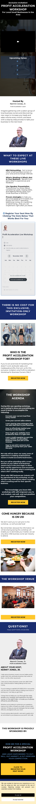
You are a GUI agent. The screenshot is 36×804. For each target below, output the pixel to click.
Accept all (18, 795)
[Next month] (26, 256)
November (16, 256)
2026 (21, 256)
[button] (18, 246)
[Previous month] (9, 256)
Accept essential (18, 799)
